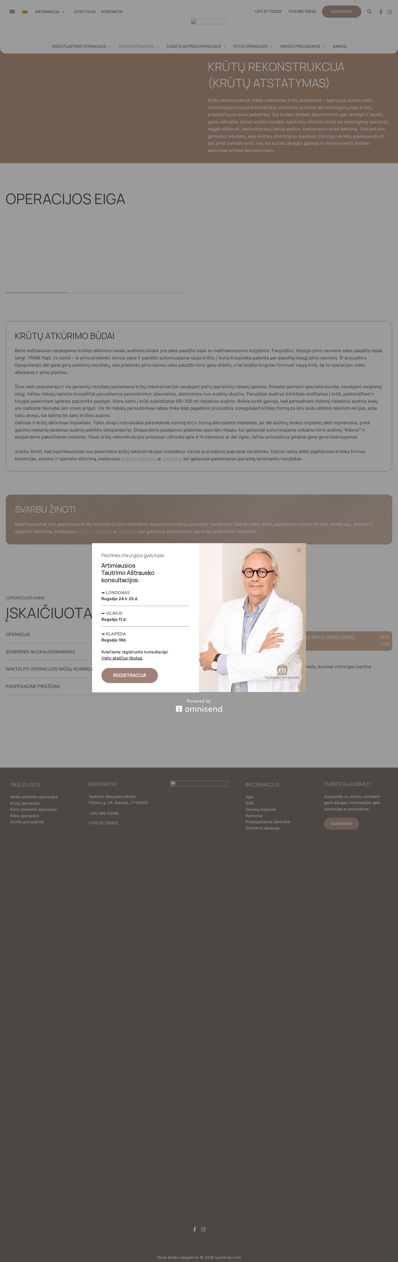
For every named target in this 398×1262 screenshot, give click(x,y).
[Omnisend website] (199, 705)
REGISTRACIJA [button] (129, 675)
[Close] (299, 550)
